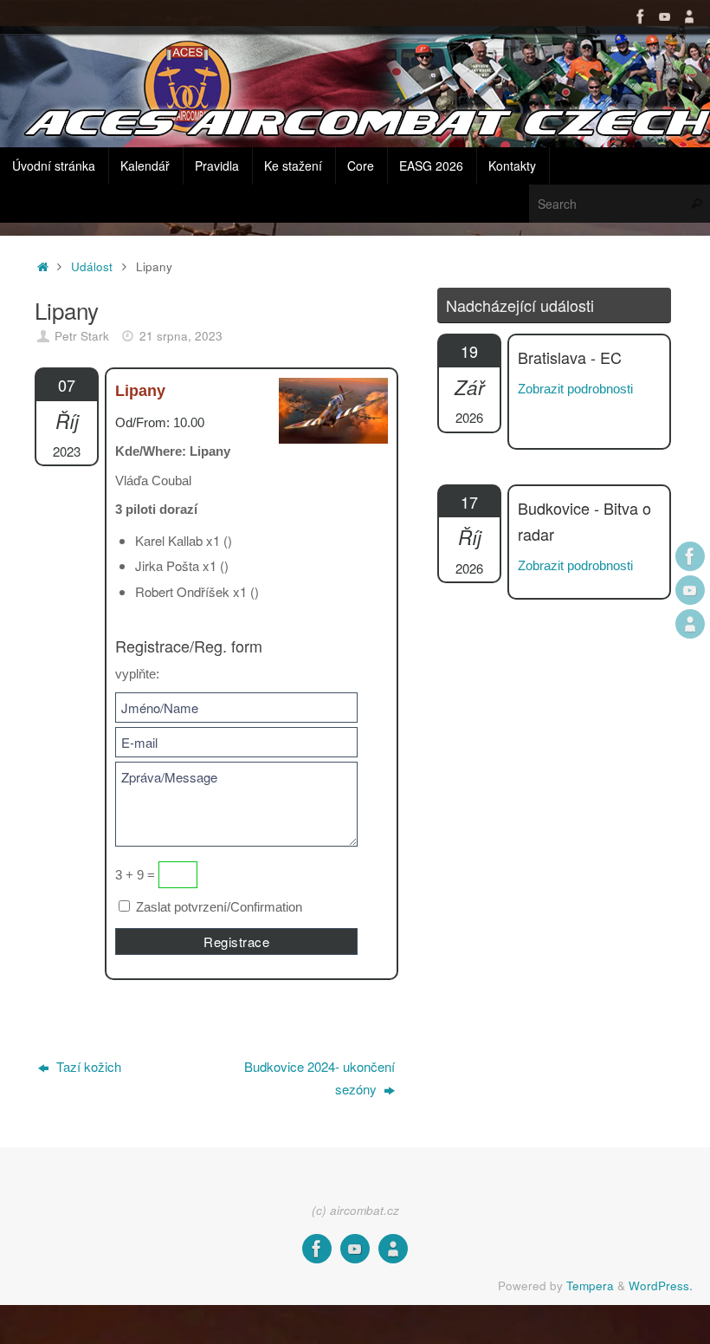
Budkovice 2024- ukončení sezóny (319, 1077)
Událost (92, 266)
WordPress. (661, 1285)
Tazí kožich (87, 1066)
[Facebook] (641, 16)
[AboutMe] (689, 16)
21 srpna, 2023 (181, 336)
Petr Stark (82, 336)
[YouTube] (665, 16)
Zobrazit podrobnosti (575, 388)
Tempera (590, 1285)
